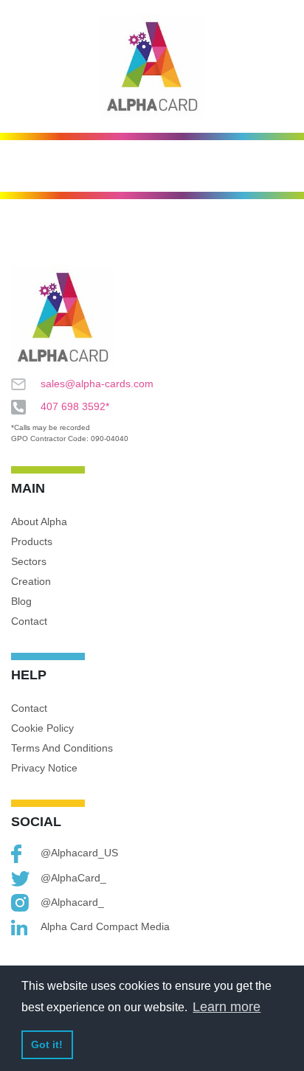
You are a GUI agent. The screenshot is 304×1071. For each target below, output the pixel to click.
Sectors (28, 561)
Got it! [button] (47, 1044)
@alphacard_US (79, 853)
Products (31, 541)
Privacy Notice (44, 768)
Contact (29, 621)
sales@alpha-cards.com (97, 383)
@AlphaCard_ (73, 878)
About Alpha (39, 521)
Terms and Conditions (62, 748)
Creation (31, 581)
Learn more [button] (226, 1006)
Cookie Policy (42, 728)
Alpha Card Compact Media (105, 926)
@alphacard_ (72, 902)
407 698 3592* (75, 406)
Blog (21, 601)
